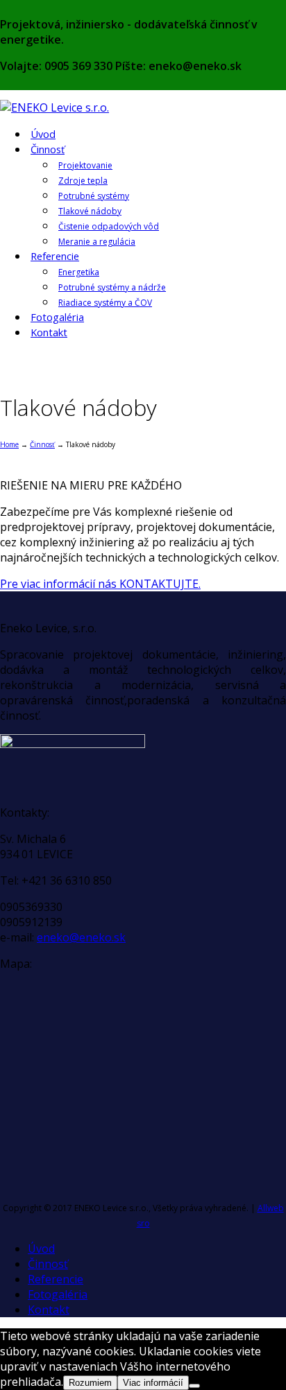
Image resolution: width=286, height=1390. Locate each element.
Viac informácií (153, 1383)
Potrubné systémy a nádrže (112, 287)
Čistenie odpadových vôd (108, 226)
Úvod (43, 134)
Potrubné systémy (93, 196)
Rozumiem (90, 1383)
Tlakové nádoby (89, 211)
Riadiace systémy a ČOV (105, 303)
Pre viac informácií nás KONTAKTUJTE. (100, 583)
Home (9, 444)
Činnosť (48, 149)
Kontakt (49, 332)
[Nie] (194, 1386)
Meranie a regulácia (96, 241)
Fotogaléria (57, 317)
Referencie (55, 256)
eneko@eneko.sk (81, 937)
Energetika (78, 272)
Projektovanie (85, 165)
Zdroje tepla (83, 180)
